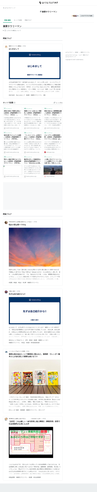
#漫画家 (22, 410)
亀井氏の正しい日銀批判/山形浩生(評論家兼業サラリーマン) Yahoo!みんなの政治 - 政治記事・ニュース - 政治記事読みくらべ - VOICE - (32, 161)
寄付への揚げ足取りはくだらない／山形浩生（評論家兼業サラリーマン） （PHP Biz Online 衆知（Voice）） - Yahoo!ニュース (12, 161)
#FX (26, 340)
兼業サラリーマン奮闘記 (15, 46)
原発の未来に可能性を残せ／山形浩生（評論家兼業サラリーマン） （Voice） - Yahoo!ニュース (12, 113)
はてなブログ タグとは (71, 55)
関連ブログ (28, 20)
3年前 (24, 46)
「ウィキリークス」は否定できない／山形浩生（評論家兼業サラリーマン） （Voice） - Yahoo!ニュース (32, 137)
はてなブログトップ (71, 56)
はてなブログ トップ (10, 8)
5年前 (27, 351)
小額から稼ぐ (12, 291)
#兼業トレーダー (43, 340)
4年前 (35, 221)
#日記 (23, 342)
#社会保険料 (37, 477)
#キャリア (42, 410)
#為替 (28, 342)
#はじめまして (20, 95)
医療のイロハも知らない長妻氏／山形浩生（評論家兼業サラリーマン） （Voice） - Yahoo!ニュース (32, 113)
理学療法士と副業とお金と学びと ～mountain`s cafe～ (25, 418)
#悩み (20, 282)
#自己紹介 (12, 95)
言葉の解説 (7, 20)
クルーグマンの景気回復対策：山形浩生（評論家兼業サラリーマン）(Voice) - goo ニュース (53, 137)
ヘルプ (80, 55)
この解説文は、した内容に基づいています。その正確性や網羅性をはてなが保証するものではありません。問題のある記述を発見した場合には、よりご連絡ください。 (12, 31)
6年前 (44, 418)
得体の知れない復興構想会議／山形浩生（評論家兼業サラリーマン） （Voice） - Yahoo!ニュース (53, 113)
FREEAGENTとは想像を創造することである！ (20, 221)
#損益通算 (12, 477)
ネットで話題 (18, 20)
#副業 (28, 95)
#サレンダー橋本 (14, 410)
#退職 (10, 282)
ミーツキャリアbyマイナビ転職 (17, 351)
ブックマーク (8, 108)
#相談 (15, 282)
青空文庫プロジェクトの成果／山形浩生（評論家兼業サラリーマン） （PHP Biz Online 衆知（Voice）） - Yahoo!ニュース (12, 137)
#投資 (30, 340)
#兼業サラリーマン (36, 95)
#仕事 (24, 282)
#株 (44, 95)
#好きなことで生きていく (16, 340)
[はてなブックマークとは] (14, 103)
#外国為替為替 (35, 342)
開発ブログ (86, 55)
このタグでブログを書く (86, 15)
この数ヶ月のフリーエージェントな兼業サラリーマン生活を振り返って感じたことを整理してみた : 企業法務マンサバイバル (53, 161)
